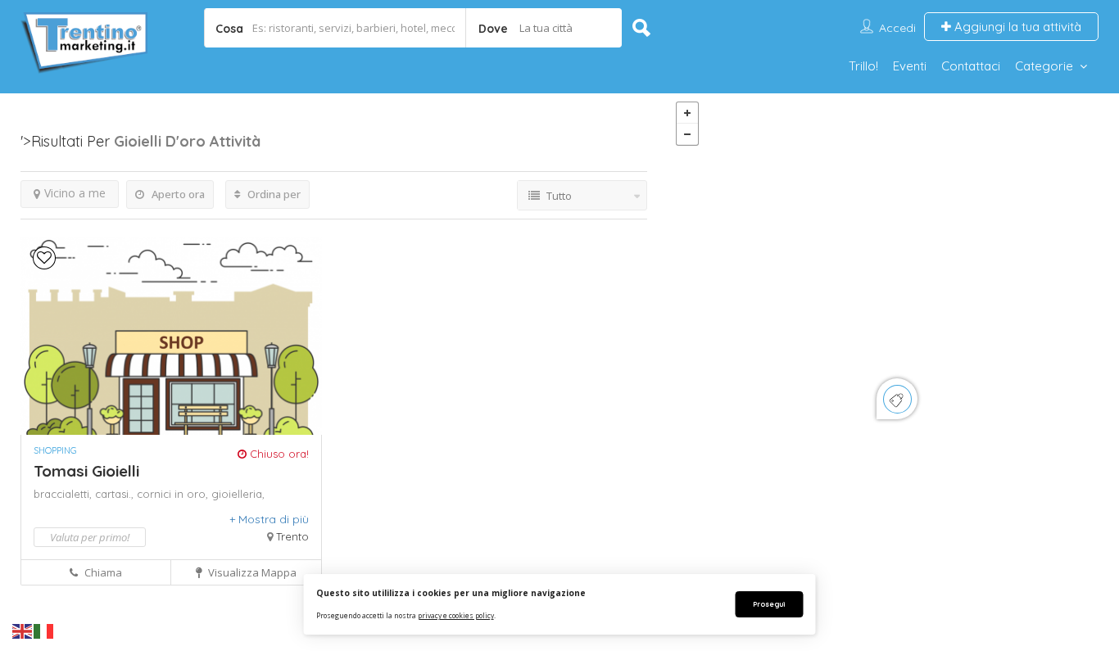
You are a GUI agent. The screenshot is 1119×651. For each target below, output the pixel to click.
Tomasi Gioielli (86, 471)
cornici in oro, (174, 493)
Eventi (909, 66)
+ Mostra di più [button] (269, 519)
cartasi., (116, 493)
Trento (292, 536)
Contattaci (970, 66)
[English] (23, 630)
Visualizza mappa (251, 572)
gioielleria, (238, 493)
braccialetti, (64, 493)
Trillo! (863, 66)
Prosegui (769, 603)
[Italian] (44, 630)
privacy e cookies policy (456, 615)
